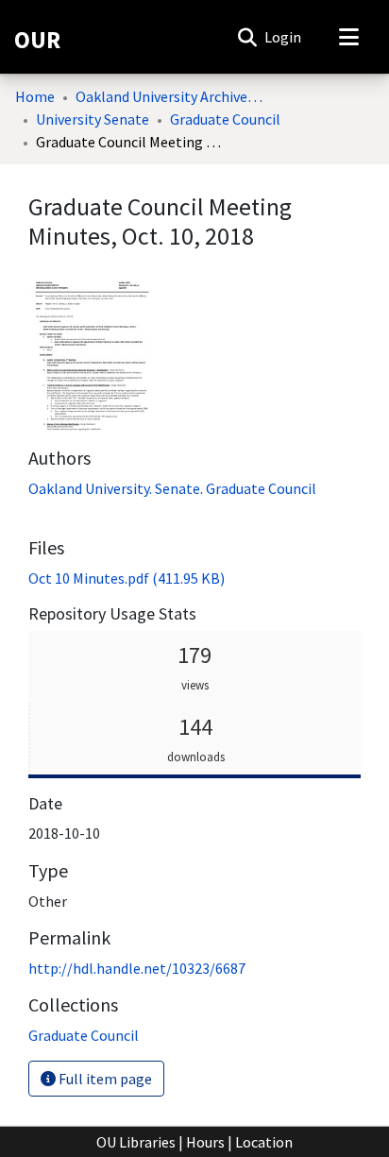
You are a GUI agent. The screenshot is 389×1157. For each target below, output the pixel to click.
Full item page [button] (104, 1078)
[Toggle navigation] (348, 37)
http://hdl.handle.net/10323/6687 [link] (136, 968)
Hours (205, 1141)
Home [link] (35, 96)
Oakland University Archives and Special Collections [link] (170, 96)
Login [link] (283, 36)
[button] (247, 37)
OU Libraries (136, 1141)
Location (264, 1141)
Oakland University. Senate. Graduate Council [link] (172, 488)
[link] (126, 578)
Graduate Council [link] (225, 119)
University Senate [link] (92, 119)
